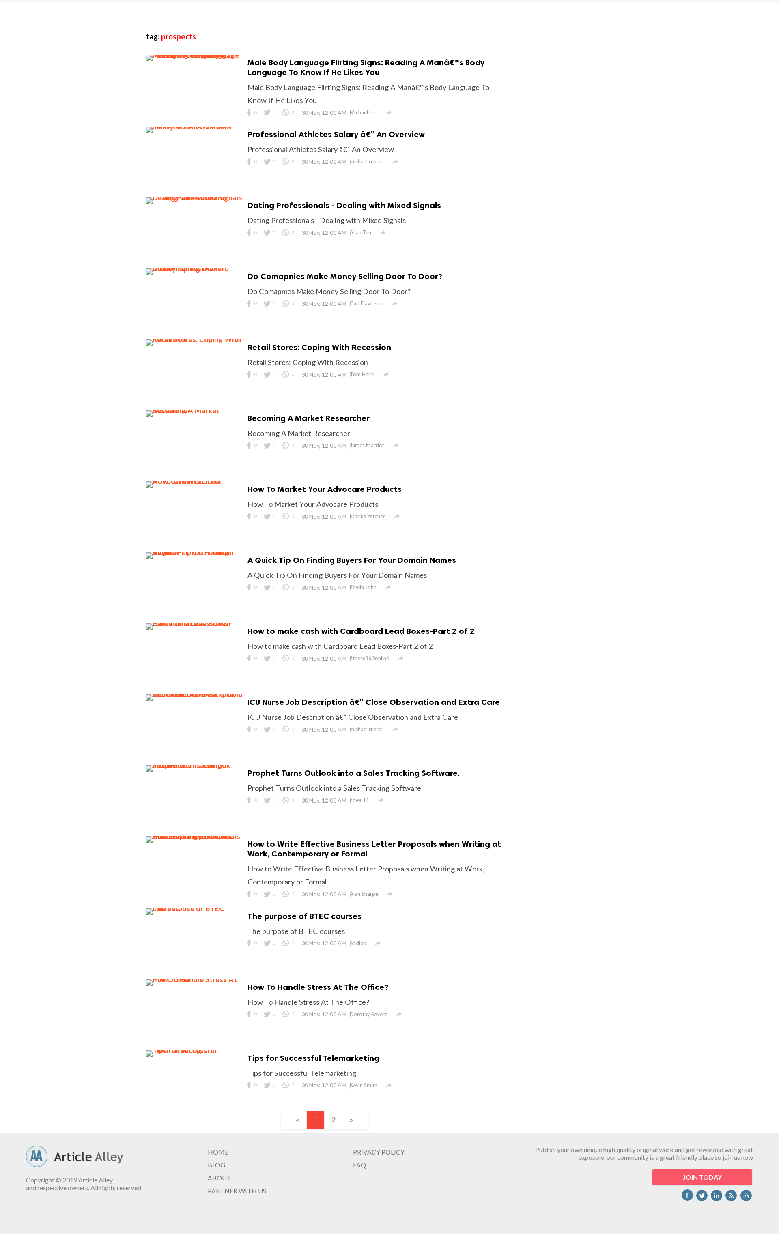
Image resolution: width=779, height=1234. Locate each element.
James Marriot (367, 445)
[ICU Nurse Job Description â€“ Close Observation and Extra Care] (194, 694)
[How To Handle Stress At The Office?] (194, 979)
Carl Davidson (366, 303)
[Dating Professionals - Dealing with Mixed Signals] (194, 197)
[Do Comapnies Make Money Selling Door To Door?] (194, 268)
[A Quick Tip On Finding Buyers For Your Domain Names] (194, 552)
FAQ (359, 1165)
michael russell (367, 161)
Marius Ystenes (367, 516)
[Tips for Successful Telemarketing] (194, 1050)
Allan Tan (360, 232)
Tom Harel (362, 374)
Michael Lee (363, 112)
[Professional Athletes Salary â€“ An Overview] (194, 126)
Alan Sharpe (364, 894)
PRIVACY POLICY (379, 1152)
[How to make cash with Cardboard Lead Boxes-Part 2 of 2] (194, 623)
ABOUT (219, 1178)
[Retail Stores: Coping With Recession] (194, 339)
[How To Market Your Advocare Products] (194, 481)
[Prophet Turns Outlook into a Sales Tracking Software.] (194, 765)
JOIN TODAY (702, 1177)
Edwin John (363, 587)
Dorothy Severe (368, 1014)
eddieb (358, 943)
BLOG (216, 1165)
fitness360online (369, 658)
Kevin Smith (363, 1085)
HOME (218, 1152)
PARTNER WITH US (237, 1191)
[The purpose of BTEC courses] (194, 908)
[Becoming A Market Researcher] (194, 410)
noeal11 (359, 800)
